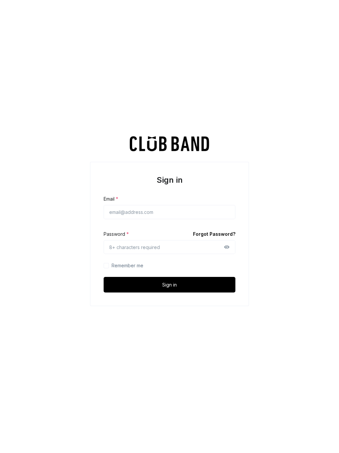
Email (111, 199)
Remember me (127, 265)
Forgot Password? (214, 234)
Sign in (169, 285)
